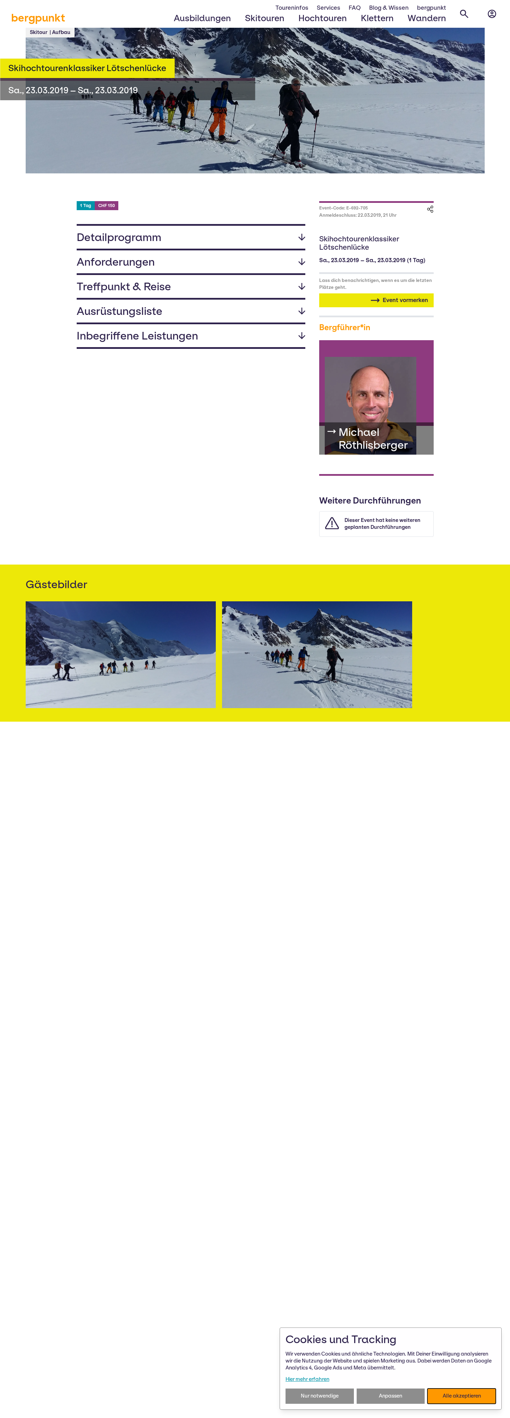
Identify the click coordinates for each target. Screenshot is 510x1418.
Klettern (377, 18)
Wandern (427, 18)
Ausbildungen (202, 18)
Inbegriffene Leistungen (137, 335)
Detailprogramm (119, 237)
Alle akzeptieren (462, 1396)
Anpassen (390, 1396)
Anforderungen (116, 262)
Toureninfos (291, 8)
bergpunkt (38, 17)
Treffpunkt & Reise (124, 286)
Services (328, 8)
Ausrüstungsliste (119, 311)
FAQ (355, 8)
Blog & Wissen (389, 8)
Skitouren (264, 18)
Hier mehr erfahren (307, 1379)
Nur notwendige (320, 1396)
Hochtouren (322, 18)
